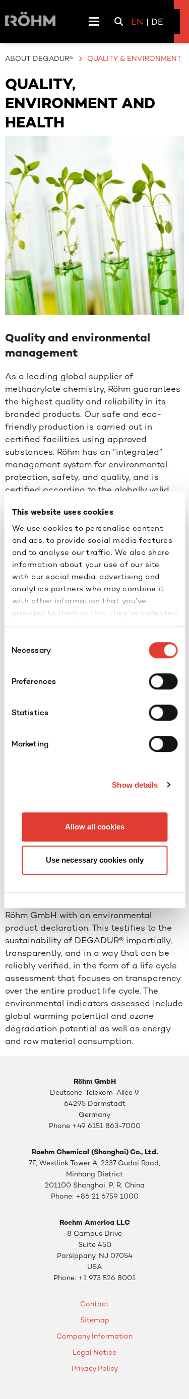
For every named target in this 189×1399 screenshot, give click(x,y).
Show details (135, 785)
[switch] (163, 681)
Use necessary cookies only (95, 860)
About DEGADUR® (39, 58)
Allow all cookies (94, 826)
